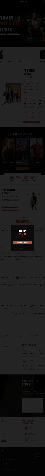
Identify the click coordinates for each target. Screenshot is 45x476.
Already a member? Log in (22, 245)
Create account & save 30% (22, 242)
